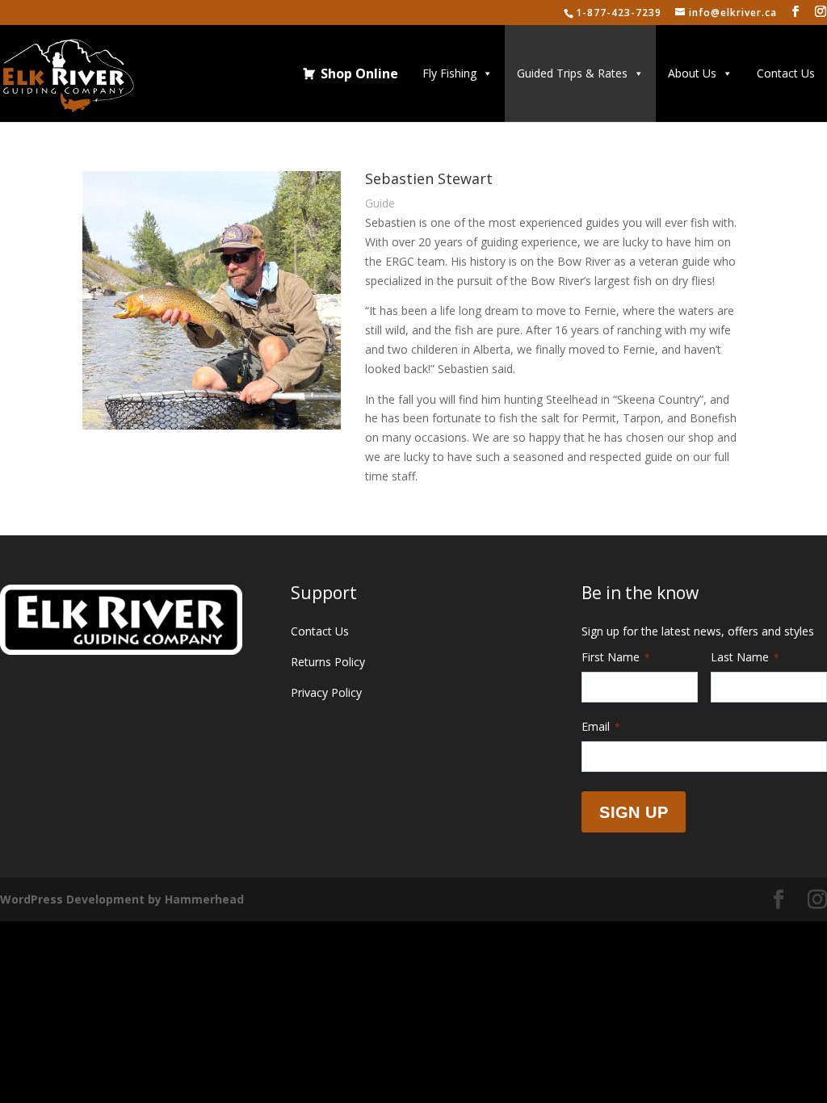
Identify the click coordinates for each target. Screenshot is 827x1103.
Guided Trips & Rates (572, 73)
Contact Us (786, 73)
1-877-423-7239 (618, 12)
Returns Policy (328, 661)
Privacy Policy (326, 692)
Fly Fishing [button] (449, 73)
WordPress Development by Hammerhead (122, 899)
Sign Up (633, 812)
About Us (692, 73)
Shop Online (359, 73)
